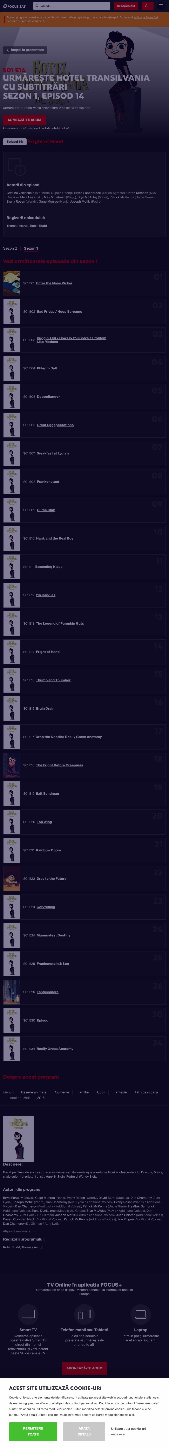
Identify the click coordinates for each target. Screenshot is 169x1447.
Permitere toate (33, 1431)
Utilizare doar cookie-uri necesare (128, 1431)
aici (131, 1415)
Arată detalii (84, 1431)
